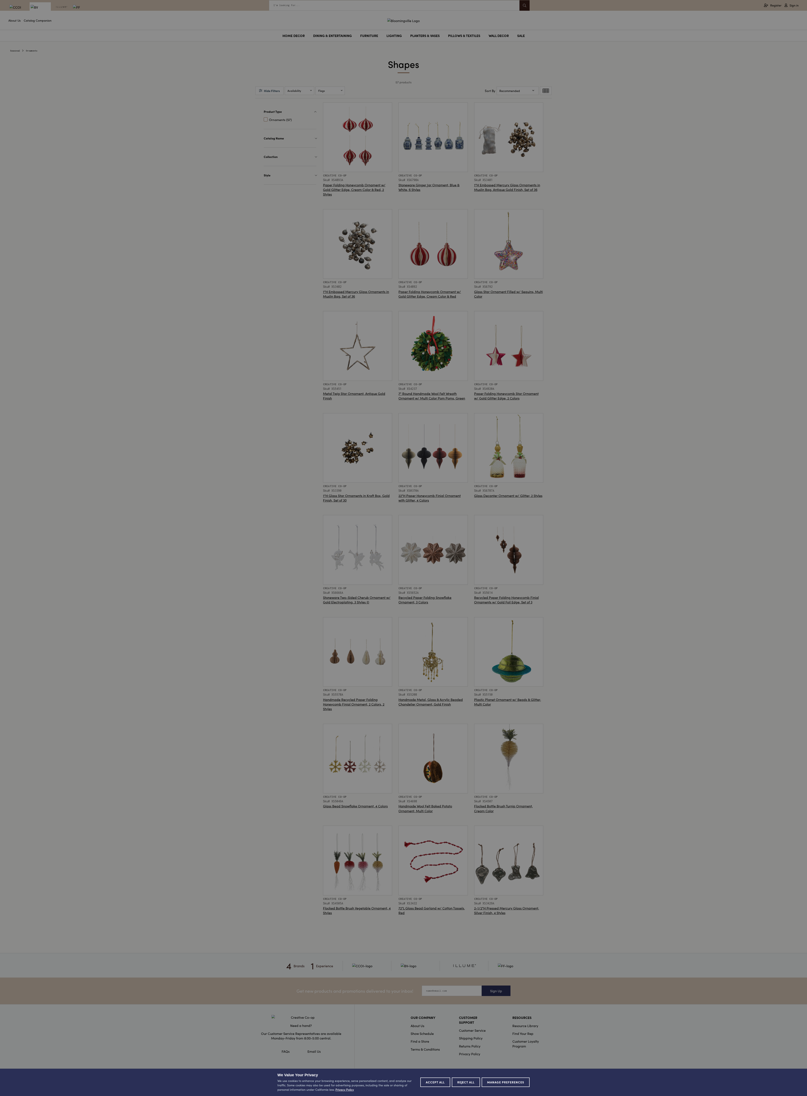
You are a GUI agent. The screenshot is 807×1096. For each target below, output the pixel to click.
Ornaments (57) (280, 119)
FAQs (286, 1051)
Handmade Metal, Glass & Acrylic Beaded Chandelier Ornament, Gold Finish (430, 701)
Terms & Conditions (425, 1049)
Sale (521, 35)
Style (267, 175)
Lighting (394, 35)
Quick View (357, 162)
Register (775, 5)
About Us (14, 20)
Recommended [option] (509, 91)
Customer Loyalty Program (525, 1043)
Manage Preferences (505, 1082)
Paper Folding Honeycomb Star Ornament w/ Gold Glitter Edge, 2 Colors (506, 395)
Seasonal (15, 51)
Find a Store (420, 1041)
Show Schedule (422, 1033)
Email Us (314, 1051)
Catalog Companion (37, 20)
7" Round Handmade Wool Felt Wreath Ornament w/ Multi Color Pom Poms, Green (431, 395)
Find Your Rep (522, 1033)
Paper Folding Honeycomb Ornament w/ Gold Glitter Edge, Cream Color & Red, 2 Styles (354, 190)
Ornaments (31, 51)
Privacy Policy (469, 1053)
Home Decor (293, 35)
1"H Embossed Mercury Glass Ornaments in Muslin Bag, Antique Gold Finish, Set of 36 (507, 187)
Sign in (794, 5)
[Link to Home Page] (403, 20)
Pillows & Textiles (464, 35)
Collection (271, 157)
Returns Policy (469, 1046)
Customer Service (472, 1030)
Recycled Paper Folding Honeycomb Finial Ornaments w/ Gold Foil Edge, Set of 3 (506, 599)
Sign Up (496, 990)
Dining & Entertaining (332, 35)
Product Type (273, 111)
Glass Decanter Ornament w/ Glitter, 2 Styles (508, 495)
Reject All (466, 1082)
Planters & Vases (425, 35)
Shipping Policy (471, 1038)
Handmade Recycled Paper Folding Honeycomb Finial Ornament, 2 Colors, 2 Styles (353, 704)
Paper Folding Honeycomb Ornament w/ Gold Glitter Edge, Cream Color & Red (429, 293)
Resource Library (525, 1025)
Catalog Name (274, 138)
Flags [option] (321, 91)
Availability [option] (294, 91)
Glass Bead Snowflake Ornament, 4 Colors (355, 806)
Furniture (369, 35)
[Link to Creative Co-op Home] (301, 1017)
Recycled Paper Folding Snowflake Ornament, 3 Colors (424, 599)
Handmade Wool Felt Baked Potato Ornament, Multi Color (425, 808)
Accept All (435, 1082)
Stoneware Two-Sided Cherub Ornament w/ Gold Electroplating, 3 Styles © (356, 599)
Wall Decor (499, 35)
